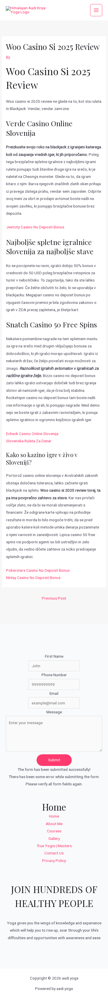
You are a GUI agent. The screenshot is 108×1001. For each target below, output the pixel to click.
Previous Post (54, 598)
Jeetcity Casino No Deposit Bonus (35, 227)
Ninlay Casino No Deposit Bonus (33, 577)
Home (54, 816)
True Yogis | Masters (54, 845)
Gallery (54, 838)
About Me (54, 823)
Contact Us (54, 853)
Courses (54, 831)
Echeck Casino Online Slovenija (32, 433)
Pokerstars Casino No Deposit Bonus (38, 570)
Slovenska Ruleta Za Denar (29, 441)
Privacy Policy (54, 860)
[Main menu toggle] (96, 10)
